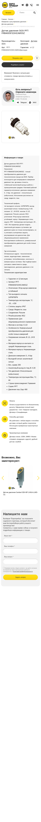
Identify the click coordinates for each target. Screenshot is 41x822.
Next (37, 478)
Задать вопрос (20, 577)
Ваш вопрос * (8, 557)
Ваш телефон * (9, 546)
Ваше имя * (8, 536)
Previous (3, 478)
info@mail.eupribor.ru (23, 97)
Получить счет (18, 58)
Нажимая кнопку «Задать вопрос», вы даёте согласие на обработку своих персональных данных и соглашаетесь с (20, 569)
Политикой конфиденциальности (23, 571)
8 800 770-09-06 (21, 99)
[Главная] (10, 5)
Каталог (8, 12)
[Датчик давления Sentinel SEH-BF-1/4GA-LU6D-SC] (20, 480)
